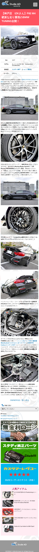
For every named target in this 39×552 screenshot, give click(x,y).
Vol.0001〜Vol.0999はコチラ (10, 416)
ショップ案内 (26, 69)
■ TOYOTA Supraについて (9, 418)
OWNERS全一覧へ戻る (19, 400)
